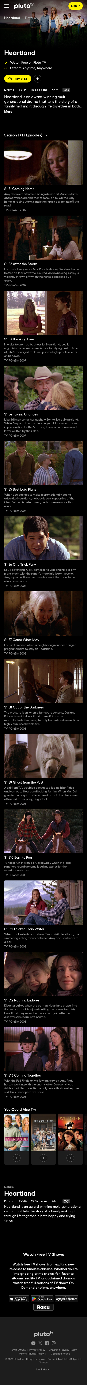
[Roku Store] (43, 1307)
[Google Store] (42, 1298)
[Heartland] (43, 1139)
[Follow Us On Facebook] (47, 1343)
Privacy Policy (37, 1350)
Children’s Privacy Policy (63, 1350)
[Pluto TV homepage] (43, 1334)
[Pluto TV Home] (24, 6)
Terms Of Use (18, 1350)
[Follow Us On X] (40, 1343)
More (8, 112)
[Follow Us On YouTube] (33, 1343)
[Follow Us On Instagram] (54, 1343)
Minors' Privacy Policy (31, 1353)
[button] (7, 6)
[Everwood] (16, 1139)
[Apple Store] (19, 1298)
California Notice (60, 1353)
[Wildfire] (70, 1139)
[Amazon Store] (66, 1298)
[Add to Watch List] (37, 79)
